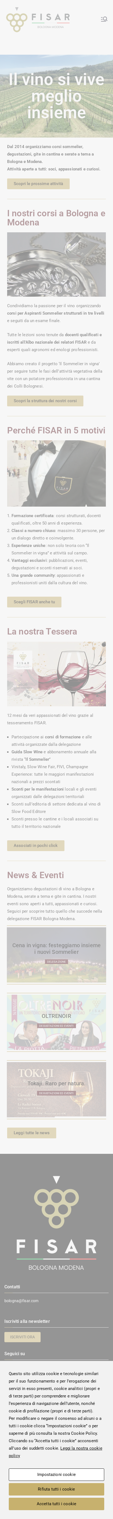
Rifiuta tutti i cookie (56, 1489)
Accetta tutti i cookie (56, 1503)
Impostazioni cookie (56, 1474)
